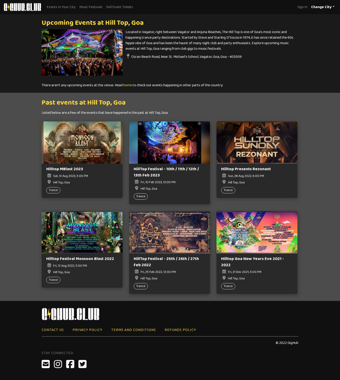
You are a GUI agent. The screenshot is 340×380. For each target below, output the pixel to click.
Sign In (302, 7)
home (127, 85)
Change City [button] (321, 7)
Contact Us (53, 330)
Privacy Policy (87, 330)
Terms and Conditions (133, 330)
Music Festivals (90, 7)
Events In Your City (61, 7)
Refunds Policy (180, 330)
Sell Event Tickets (119, 7)
